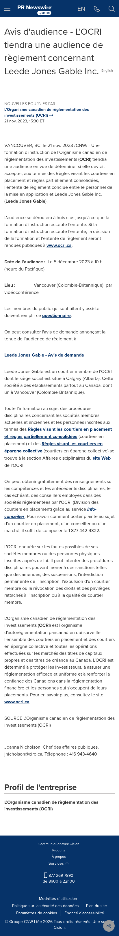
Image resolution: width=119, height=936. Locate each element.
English (107, 70)
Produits (58, 850)
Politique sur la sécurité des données (45, 906)
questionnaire (56, 315)
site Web (102, 458)
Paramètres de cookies (36, 913)
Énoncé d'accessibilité (84, 913)
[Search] (111, 8)
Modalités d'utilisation (58, 898)
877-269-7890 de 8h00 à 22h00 (59, 878)
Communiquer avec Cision (58, 843)
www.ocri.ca (59, 245)
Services (57, 863)
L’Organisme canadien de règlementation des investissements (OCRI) (51, 805)
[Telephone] (97, 8)
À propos (59, 856)
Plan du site (96, 906)
